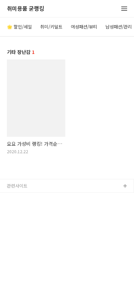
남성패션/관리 (118, 26)
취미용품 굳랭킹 (25, 8)
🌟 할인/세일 (19, 26)
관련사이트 (17, 185)
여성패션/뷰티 (84, 26)
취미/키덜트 (51, 26)
